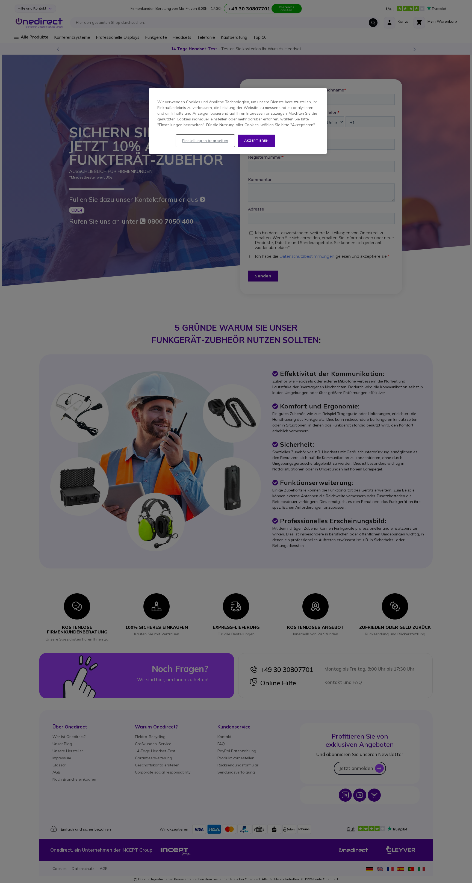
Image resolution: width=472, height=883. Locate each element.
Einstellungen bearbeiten (205, 140)
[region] (238, 121)
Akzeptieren (256, 140)
